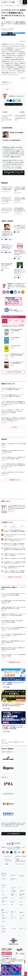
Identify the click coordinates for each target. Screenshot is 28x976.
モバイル (21, 901)
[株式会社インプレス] (13, 941)
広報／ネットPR (4, 902)
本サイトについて (8, 856)
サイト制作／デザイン (22, 891)
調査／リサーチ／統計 (14, 894)
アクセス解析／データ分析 (14, 891)
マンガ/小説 (22, 915)
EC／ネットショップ (13, 902)
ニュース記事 (13, 928)
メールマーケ (4, 904)
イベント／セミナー (13, 918)
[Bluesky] (15, 852)
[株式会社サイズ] (8, 804)
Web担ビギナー (4, 876)
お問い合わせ (7, 859)
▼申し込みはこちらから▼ (6, 964)
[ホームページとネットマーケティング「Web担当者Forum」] (6, 954)
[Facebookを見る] (7, 852)
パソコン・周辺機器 (22, 321)
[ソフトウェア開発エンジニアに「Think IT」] (19, 950)
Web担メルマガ (13, 876)
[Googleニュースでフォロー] (19, 852)
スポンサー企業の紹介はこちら (13, 833)
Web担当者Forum (6, 2)
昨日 (5, 526)
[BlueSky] (15, 292)
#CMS (2, 84)
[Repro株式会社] (8, 768)
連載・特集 (22, 875)
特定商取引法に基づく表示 (20, 861)
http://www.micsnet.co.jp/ (12, 74)
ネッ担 (17, 286)
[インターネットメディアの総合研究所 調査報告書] (19, 954)
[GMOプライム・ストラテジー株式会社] (8, 814)
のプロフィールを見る (13, 172)
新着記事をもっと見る (14, 480)
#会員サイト (7, 84)
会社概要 (6, 864)
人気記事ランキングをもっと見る (14, 577)
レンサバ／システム (22, 898)
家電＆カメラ (16, 321)
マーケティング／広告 (8, 5)
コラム (12, 915)
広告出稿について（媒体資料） (20, 857)
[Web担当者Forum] (13, 844)
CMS (3, 894)
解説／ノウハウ (5, 912)
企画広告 (2, 740)
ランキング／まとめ (22, 918)
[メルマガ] (4, 292)
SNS (18, 5)
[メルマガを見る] (3, 852)
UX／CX (12, 898)
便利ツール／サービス (4, 918)
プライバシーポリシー (9, 861)
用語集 (3, 931)
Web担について (4, 879)
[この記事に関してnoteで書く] (16, 100)
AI (14, 5)
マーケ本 (4, 321)
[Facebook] (8, 292)
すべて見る (14, 427)
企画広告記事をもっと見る (14, 662)
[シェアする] (7, 100)
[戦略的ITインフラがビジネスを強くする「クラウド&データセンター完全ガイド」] (6, 950)
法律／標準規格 (4, 898)
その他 (21, 904)
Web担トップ (3, 739)
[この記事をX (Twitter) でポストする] (10, 100)
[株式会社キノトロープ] (8, 794)
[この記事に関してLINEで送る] (19, 100)
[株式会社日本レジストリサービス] (8, 784)
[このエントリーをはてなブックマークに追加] (13, 100)
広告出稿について (13, 879)
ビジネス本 (10, 321)
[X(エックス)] (11, 292)
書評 (3, 915)
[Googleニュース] (19, 292)
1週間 (13, 526)
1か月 (21, 526)
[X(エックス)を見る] (11, 852)
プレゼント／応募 (22, 929)
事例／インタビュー (13, 912)
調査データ (22, 912)
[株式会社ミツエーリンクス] (8, 758)
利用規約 (17, 859)
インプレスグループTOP (20, 864)
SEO (2, 5)
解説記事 (4, 928)
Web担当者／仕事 (22, 894)
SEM (12, 904)
